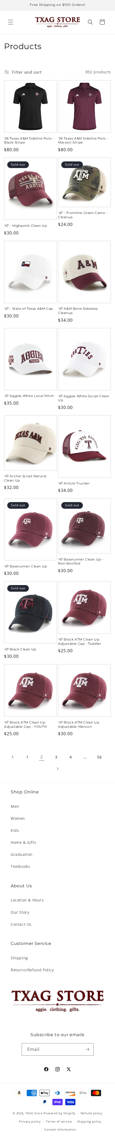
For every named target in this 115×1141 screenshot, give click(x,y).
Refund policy (91, 1113)
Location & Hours (27, 900)
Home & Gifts (23, 842)
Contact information (60, 1129)
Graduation (22, 854)
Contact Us (21, 924)
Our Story (20, 912)
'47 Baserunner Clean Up (25, 566)
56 (99, 757)
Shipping (19, 957)
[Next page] (57, 768)
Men (15, 806)
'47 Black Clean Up (20, 649)
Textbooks (20, 866)
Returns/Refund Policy (32, 969)
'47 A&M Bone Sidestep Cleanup (78, 311)
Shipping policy (89, 1121)
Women (18, 818)
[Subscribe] (87, 1049)
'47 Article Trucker (74, 483)
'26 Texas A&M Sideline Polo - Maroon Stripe (83, 140)
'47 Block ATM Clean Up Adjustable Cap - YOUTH (25, 724)
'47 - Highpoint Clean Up (25, 226)
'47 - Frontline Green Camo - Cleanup (83, 215)
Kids (15, 830)
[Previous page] (13, 757)
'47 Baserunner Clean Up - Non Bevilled (80, 561)
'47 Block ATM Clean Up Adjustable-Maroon (78, 724)
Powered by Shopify (59, 1113)
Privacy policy (30, 1121)
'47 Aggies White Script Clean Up (83, 398)
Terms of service (59, 1121)
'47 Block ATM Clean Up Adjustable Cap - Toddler (79, 641)
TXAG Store (34, 1113)
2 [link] (41, 757)
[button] (11, 22)
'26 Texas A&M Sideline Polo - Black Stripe (29, 140)
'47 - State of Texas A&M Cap (28, 309)
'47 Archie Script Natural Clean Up (25, 478)
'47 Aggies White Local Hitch (29, 396)
